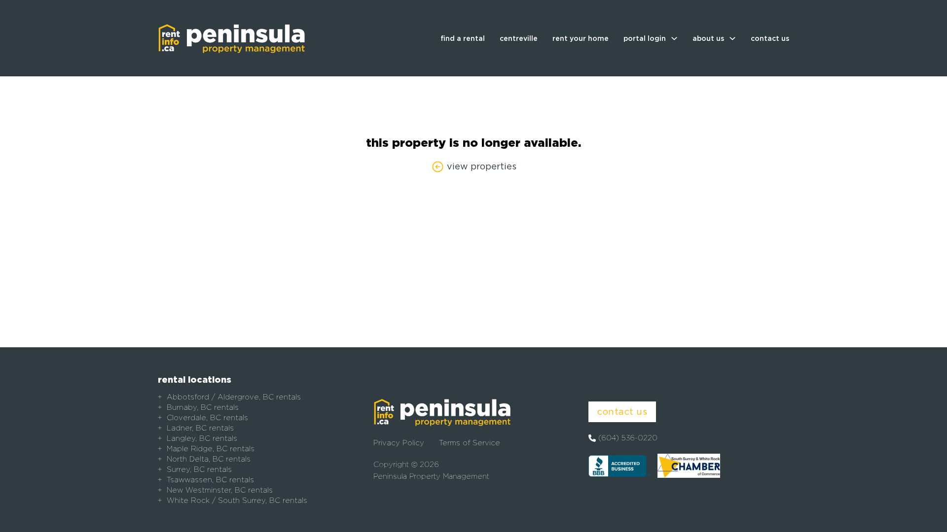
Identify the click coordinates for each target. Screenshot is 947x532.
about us (708, 38)
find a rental (462, 38)
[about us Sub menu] (732, 38)
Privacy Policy (398, 442)
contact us (770, 38)
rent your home (580, 38)
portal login (644, 38)
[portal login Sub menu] (674, 38)
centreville (519, 38)
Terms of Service (469, 442)
